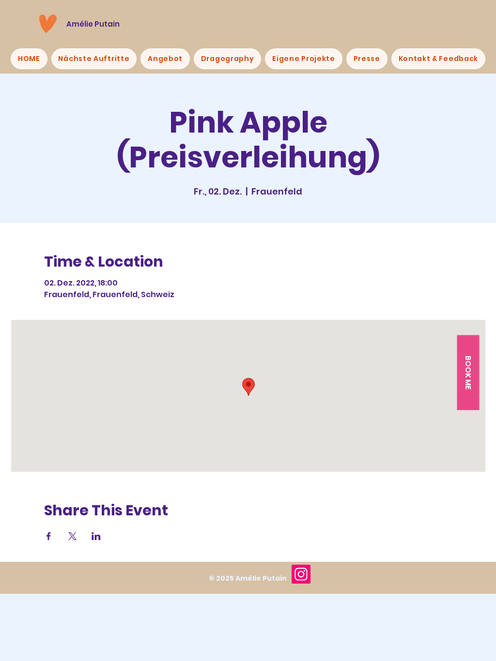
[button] (468, 372)
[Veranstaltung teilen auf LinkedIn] (96, 536)
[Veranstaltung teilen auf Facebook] (48, 536)
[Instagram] (301, 574)
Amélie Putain (93, 24)
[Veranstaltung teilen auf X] (72, 536)
